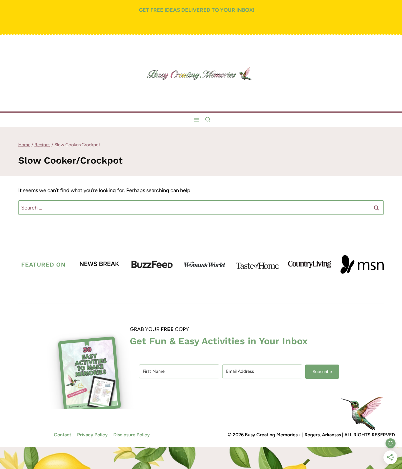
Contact (62, 435)
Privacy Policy (92, 435)
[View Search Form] (208, 120)
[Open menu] (196, 119)
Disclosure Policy (131, 435)
